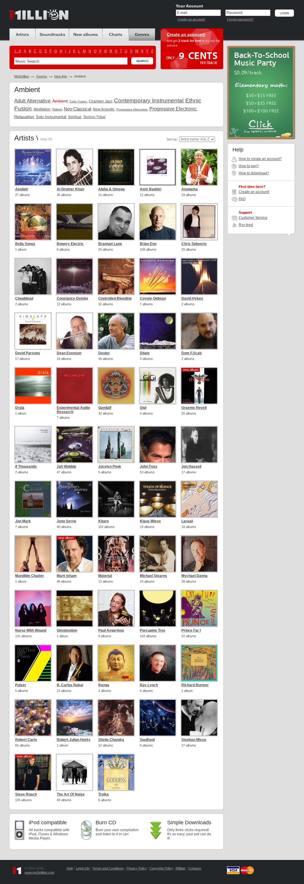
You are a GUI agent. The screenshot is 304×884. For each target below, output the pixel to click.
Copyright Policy (161, 868)
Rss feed (246, 225)
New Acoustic (104, 109)
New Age (60, 76)
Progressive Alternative (132, 109)
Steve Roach (26, 794)
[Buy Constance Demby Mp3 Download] (74, 276)
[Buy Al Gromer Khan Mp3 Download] (74, 167)
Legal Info (83, 868)
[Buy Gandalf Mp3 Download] (116, 385)
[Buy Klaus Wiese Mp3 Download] (157, 499)
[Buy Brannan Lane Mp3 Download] (116, 222)
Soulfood (147, 740)
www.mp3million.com (39, 872)
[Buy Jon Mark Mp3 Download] (33, 499)
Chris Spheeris (194, 244)
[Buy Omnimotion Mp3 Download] (74, 608)
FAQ (242, 199)
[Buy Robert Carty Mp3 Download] (33, 717)
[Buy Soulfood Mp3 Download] (157, 717)
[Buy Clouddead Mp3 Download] (33, 276)
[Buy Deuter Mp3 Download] (116, 331)
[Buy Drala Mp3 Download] (33, 385)
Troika (103, 794)
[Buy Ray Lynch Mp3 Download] (157, 663)
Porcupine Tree (152, 630)
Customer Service (253, 218)
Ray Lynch (149, 685)
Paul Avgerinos (111, 630)
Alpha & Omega (111, 189)
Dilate (145, 353)
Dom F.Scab (191, 353)
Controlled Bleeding (115, 298)
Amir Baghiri (150, 189)
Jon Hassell (191, 466)
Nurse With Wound (30, 630)
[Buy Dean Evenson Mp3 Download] (74, 331)
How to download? (254, 173)
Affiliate (180, 868)
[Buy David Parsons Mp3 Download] (33, 331)
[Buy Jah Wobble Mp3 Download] (74, 444)
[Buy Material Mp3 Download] (116, 554)
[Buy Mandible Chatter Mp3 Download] (33, 554)
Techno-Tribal (94, 117)
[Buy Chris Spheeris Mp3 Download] (199, 222)
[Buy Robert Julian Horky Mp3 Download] (74, 717)
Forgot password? (240, 19)
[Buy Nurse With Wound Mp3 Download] (33, 608)
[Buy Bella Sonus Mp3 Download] (33, 222)
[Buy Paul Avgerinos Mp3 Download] (116, 608)
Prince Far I (191, 630)
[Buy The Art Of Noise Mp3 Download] (74, 772)
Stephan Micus (193, 740)
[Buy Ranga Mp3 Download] (116, 663)
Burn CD (106, 823)
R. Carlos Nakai (70, 685)
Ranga (103, 685)
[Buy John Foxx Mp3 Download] (157, 444)
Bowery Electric (70, 244)
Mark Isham (67, 576)
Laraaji (187, 521)
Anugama (189, 189)
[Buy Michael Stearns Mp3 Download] (157, 554)
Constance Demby (72, 298)
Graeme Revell (194, 408)
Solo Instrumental (51, 117)
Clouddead (24, 298)
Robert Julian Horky (74, 740)
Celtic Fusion (78, 101)
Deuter (104, 353)
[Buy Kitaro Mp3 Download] (116, 499)
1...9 (17, 51)
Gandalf (104, 408)
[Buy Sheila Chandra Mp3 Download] (116, 717)
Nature (57, 109)
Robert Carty (26, 740)
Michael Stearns (153, 576)
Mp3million (21, 76)
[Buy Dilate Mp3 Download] (157, 331)
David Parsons (27, 353)
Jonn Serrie (66, 521)
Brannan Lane (110, 244)
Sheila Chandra (111, 740)
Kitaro (103, 521)
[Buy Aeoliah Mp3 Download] (33, 167)
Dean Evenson (69, 353)
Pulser (20, 685)
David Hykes (192, 298)
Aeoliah (21, 189)
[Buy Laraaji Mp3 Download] (199, 499)
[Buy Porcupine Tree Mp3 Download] (157, 608)
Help (69, 868)
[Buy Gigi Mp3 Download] (157, 385)
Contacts (194, 868)
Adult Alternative (32, 101)
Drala (19, 408)
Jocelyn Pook (109, 466)
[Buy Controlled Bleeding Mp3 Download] (116, 276)
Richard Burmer (195, 685)
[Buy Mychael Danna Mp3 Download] (199, 554)
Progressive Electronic (173, 108)
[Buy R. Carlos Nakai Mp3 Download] (74, 663)
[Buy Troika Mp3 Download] (116, 772)
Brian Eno (148, 244)
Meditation (42, 109)
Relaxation (24, 116)
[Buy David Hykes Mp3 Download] (199, 276)
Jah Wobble (66, 466)
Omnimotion (67, 630)
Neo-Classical (77, 108)
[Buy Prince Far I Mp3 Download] (199, 608)
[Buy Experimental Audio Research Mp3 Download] (74, 385)
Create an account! (191, 19)
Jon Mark (23, 521)
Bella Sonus (25, 244)
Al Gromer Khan (70, 189)
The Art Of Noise (71, 794)
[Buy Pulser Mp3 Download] (33, 663)
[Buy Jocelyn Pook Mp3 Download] (116, 444)
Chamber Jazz (100, 101)
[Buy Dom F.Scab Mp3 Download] (199, 331)
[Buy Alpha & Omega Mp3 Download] (116, 167)
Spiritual (74, 117)
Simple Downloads (189, 823)
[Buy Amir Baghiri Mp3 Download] (157, 167)
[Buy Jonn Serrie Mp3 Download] (74, 499)
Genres (41, 76)
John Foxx (148, 466)
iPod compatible (48, 823)
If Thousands (26, 466)
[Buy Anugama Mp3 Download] (199, 167)
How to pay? (249, 166)
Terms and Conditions (108, 868)
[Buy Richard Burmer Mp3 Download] (199, 663)
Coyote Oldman (153, 298)
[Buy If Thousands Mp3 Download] (33, 444)
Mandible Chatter (29, 576)
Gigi (143, 408)
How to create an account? (260, 159)
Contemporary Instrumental (148, 100)
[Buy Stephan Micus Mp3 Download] (199, 717)
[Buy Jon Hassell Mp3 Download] (199, 444)
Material (105, 576)
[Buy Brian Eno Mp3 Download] (157, 222)
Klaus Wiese (150, 521)
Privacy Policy (136, 868)
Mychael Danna (194, 576)
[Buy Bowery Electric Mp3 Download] (74, 222)
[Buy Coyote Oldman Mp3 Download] (157, 276)
